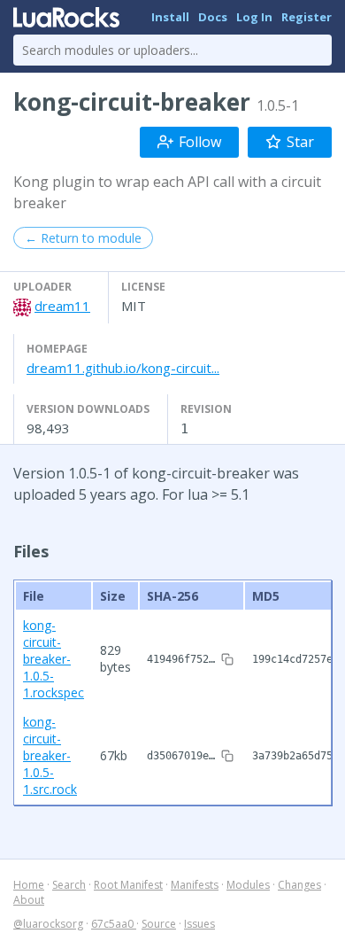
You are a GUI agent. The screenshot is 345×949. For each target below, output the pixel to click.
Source (159, 923)
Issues (199, 923)
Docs (212, 17)
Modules (248, 884)
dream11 (62, 306)
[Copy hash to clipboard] (227, 659)
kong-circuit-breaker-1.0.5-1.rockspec (53, 659)
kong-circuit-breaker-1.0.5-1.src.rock (50, 755)
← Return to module (83, 237)
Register (306, 17)
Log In (254, 17)
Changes (299, 884)
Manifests (194, 884)
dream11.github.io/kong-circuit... (123, 368)
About (28, 899)
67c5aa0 (113, 923)
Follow (200, 142)
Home (28, 884)
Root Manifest (128, 884)
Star (300, 142)
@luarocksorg (48, 923)
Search (69, 884)
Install (170, 17)
